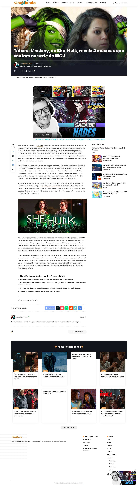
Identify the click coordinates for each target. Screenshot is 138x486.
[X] (110, 474)
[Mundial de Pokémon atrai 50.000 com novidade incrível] (97, 185)
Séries (16, 45)
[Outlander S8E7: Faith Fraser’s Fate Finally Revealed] (112, 362)
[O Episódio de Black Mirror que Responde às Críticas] (83, 399)
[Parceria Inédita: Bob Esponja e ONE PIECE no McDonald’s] (97, 194)
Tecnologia (106, 169)
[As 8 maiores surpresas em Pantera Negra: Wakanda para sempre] (25, 362)
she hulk (34, 300)
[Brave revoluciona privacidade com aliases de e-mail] (97, 176)
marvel (28, 300)
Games (94, 152)
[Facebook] (108, 474)
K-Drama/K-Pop (107, 160)
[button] (116, 2)
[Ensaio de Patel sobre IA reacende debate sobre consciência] (97, 167)
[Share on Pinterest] (62, 308)
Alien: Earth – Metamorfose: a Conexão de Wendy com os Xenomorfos (25, 414)
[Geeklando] (25, 3)
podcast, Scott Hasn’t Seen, (50, 186)
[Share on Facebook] (22, 71)
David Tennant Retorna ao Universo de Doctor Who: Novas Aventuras (46, 279)
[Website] (86, 317)
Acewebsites (79, 483)
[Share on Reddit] (71, 308)
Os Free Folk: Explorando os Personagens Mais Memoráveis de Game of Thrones (50, 288)
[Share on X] (26, 71)
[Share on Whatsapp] (66, 308)
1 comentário (38, 63)
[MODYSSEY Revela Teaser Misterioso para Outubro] (97, 158)
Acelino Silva (27, 63)
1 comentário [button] (78, 331)
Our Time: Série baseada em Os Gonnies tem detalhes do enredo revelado (112, 414)
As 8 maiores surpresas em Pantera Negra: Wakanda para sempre (25, 377)
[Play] (62, 91)
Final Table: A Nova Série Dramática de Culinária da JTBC (82, 357)
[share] (101, 99)
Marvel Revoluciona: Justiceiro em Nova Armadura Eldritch (42, 276)
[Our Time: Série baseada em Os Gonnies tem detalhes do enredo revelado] (112, 399)
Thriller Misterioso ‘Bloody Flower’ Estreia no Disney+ (40, 291)
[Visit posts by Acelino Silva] (16, 65)
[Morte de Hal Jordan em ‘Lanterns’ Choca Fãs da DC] (54, 362)
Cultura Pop (106, 196)
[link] (36, 100)
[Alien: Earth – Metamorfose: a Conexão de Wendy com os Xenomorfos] (25, 399)
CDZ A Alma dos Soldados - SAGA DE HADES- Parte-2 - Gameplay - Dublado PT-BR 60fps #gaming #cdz (69, 100)
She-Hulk (40, 146)
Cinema (17, 371)
